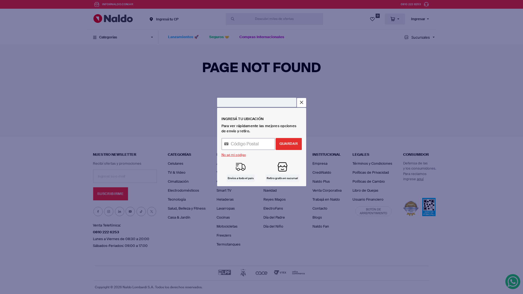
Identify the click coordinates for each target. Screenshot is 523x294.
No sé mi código (233, 155)
